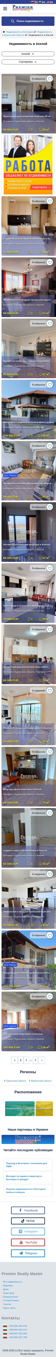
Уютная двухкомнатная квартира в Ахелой (26, 544)
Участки (7, 1304)
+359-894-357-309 (18, 1337)
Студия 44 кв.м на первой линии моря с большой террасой (28, 238)
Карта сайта (9, 1308)
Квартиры (8, 1285)
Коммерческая (10, 1297)
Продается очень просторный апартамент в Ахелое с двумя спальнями (28, 361)
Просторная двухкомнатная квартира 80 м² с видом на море (28, 116)
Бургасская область (16, 1080)
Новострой (8, 1293)
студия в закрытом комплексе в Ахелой (25, 850)
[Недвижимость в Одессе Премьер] (28, 1139)
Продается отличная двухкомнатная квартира (28, 483)
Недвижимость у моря (20, 1108)
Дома (6, 1289)
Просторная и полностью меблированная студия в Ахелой (28, 605)
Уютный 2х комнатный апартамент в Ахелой (27, 728)
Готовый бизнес (11, 1300)
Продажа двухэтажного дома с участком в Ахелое (28, 973)
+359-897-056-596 (18, 1333)
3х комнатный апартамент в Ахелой (22, 1034)
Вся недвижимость (12, 1281)
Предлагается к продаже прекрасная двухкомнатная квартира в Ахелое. (28, 300)
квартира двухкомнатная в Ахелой (22, 789)
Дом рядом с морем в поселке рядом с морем (28, 422)
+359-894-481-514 (18, 1329)
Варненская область (41, 1080)
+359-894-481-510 (18, 1326)
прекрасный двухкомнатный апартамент (25, 667)
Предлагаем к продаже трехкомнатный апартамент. (28, 911)
